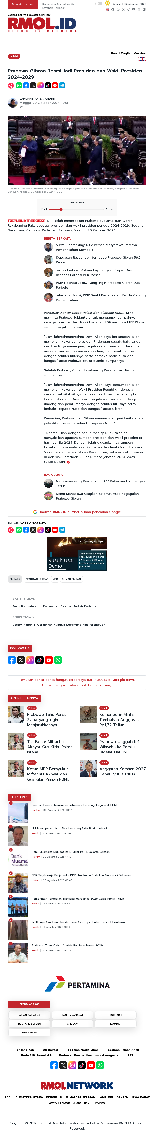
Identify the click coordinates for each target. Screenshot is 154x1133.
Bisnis (35, 903)
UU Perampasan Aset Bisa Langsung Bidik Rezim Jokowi (69, 829)
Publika (36, 810)
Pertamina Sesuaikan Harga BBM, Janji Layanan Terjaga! (67, 6)
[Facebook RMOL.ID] (12, 660)
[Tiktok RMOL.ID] (39, 660)
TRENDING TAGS (29, 1004)
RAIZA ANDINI (44, 99)
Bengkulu (54, 1097)
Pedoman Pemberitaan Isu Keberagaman (89, 1055)
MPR (55, 579)
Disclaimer (50, 1050)
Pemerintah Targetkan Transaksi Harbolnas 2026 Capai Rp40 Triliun (78, 899)
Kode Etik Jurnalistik (36, 1055)
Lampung (105, 1097)
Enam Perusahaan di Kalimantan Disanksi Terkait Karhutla (54, 606)
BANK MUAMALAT (72, 1015)
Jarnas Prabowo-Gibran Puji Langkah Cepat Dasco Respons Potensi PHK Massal (95, 272)
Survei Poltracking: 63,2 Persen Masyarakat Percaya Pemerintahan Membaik (96, 247)
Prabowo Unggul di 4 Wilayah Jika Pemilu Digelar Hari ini (119, 747)
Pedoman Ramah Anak (122, 1050)
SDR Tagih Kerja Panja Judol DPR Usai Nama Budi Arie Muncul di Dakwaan (81, 875)
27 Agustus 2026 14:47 (56, 903)
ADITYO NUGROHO (33, 523)
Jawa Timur (82, 1103)
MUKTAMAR (29, 1032)
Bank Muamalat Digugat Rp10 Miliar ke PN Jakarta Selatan (71, 852)
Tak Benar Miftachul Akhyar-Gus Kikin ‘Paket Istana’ (49, 747)
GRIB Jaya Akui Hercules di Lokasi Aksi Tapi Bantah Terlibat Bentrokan (79, 922)
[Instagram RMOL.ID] (30, 660)
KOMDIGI (115, 1024)
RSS (130, 1055)
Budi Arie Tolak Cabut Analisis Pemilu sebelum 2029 (67, 946)
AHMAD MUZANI (71, 579)
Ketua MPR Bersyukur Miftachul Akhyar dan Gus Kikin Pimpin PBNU (48, 774)
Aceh (8, 1097)
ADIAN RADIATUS (29, 1015)
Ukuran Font (77, 202)
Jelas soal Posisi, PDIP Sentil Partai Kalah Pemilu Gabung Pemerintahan (101, 298)
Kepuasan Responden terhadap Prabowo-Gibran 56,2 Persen (98, 260)
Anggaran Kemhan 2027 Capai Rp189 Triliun (122, 771)
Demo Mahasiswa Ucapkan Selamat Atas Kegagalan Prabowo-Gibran (97, 496)
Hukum (36, 857)
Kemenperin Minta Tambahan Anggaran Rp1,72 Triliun (119, 719)
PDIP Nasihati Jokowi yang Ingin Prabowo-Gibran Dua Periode (98, 285)
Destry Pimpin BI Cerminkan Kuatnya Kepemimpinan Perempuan (58, 625)
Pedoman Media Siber (82, 1050)
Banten (122, 1097)
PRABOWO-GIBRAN (37, 579)
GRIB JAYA (72, 1024)
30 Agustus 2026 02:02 (56, 950)
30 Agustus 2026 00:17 (57, 810)
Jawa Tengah (59, 1103)
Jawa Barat (140, 1097)
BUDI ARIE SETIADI (29, 1024)
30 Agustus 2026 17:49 (57, 857)
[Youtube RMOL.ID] (49, 660)
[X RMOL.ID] (21, 660)
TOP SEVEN (20, 797)
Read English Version (128, 53)
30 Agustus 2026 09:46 (57, 880)
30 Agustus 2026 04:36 (56, 833)
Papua (100, 1103)
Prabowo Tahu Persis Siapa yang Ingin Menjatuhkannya (47, 719)
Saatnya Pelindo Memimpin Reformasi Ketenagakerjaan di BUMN (75, 805)
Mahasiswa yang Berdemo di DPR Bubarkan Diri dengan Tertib (100, 483)
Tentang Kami (25, 1050)
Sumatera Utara (29, 1097)
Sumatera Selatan (80, 1097)
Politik (14, 56)
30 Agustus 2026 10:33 (56, 927)
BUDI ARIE (116, 1015)
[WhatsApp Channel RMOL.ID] (58, 660)
